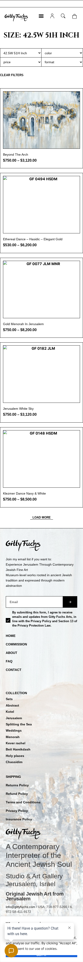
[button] (41, 16)
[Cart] (74, 16)
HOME (10, 636)
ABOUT (11, 653)
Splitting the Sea (19, 724)
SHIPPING (13, 777)
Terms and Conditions (23, 802)
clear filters (12, 75)
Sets (9, 699)
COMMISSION (16, 644)
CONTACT (13, 670)
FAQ (9, 661)
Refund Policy (17, 794)
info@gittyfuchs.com (20, 907)
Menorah (13, 737)
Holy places (15, 756)
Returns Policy (17, 785)
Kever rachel (15, 743)
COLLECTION (16, 693)
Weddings (14, 730)
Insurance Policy (19, 819)
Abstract (12, 705)
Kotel (10, 711)
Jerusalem (14, 718)
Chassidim (14, 762)
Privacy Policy (17, 811)
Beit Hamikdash (18, 749)
